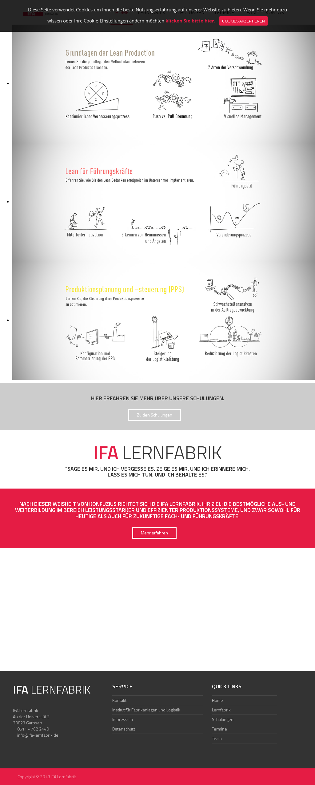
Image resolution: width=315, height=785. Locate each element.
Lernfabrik (221, 709)
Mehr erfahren (154, 532)
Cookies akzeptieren (243, 21)
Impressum (122, 719)
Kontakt (119, 700)
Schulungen (222, 719)
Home (217, 700)
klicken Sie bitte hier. (190, 21)
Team (217, 738)
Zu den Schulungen (154, 415)
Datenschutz (123, 729)
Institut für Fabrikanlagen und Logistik (146, 709)
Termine (219, 729)
